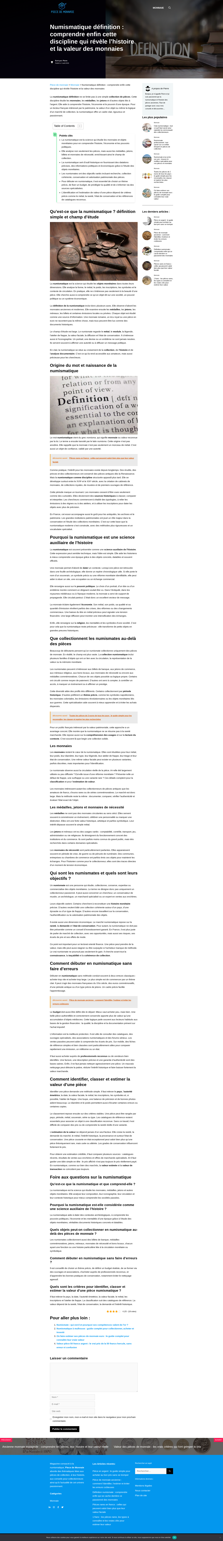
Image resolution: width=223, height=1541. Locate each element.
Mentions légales (143, 1485)
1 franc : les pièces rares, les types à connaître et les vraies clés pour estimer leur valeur (163, 282)
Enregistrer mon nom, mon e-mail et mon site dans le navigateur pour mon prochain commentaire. (94, 1419)
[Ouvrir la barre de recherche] (169, 7)
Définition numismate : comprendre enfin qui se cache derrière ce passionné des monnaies (163, 252)
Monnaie (158, 8)
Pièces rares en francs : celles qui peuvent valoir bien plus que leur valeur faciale (163, 267)
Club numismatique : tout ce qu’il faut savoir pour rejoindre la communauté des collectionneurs (163, 129)
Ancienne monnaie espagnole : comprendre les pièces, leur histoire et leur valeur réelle (55, 1446)
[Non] (220, 1537)
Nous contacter (142, 1490)
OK (174, 1537)
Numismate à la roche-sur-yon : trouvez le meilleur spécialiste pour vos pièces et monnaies (163, 160)
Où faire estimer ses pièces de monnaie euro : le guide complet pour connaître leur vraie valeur (163, 194)
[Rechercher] (169, 1471)
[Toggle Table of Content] (78, 126)
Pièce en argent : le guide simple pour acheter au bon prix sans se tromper (163, 222)
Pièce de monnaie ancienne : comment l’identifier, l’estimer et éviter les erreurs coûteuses (162, 237)
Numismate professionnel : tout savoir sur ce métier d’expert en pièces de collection (162, 144)
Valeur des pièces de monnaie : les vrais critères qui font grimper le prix (157, 1446)
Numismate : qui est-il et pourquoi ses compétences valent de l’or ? (92, 1325)
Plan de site (141, 1495)
